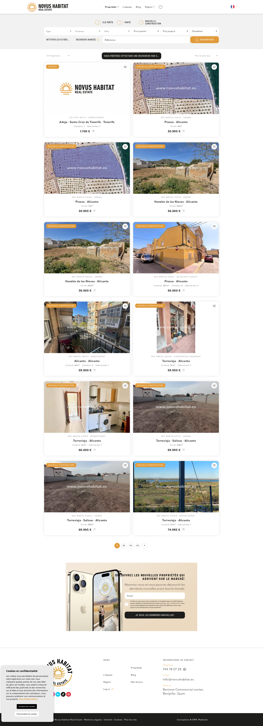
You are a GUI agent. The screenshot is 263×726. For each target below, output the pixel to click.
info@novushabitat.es (178, 679)
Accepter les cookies (27, 706)
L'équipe (127, 6)
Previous (47, 89)
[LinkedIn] (57, 694)
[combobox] (59, 31)
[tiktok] (63, 694)
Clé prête (107, 23)
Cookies (118, 719)
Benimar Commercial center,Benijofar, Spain (183, 691)
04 (137, 546)
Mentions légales (93, 719)
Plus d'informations (28, 699)
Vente (127, 23)
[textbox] (59, 31)
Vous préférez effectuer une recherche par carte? (132, 56)
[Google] (68, 694)
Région (149, 6)
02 (124, 546)
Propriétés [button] (111, 6)
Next (127, 89)
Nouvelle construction (153, 22)
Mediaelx (203, 719)
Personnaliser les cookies (27, 714)
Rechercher (207, 40)
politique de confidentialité (170, 603)
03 (131, 546)
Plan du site (130, 719)
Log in (107, 689)
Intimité (108, 719)
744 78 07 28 (172, 669)
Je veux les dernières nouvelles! (154, 615)
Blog (138, 6)
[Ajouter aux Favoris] (125, 67)
